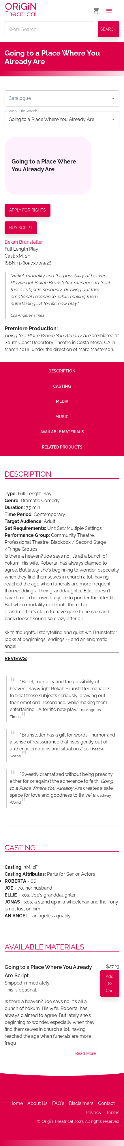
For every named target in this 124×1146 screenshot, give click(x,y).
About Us (37, 1103)
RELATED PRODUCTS (62, 447)
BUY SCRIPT (21, 227)
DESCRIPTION (62, 371)
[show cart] (96, 11)
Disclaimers (81, 1103)
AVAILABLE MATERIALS (62, 431)
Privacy (94, 1112)
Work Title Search (23, 111)
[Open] (113, 98)
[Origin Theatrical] (22, 10)
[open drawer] (109, 10)
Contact (106, 1103)
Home (16, 1103)
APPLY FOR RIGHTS (27, 210)
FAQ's (58, 1103)
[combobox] (57, 98)
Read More (85, 1053)
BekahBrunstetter (24, 242)
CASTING (62, 386)
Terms (112, 1112)
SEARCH (108, 29)
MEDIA (62, 401)
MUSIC (62, 416)
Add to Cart (110, 983)
